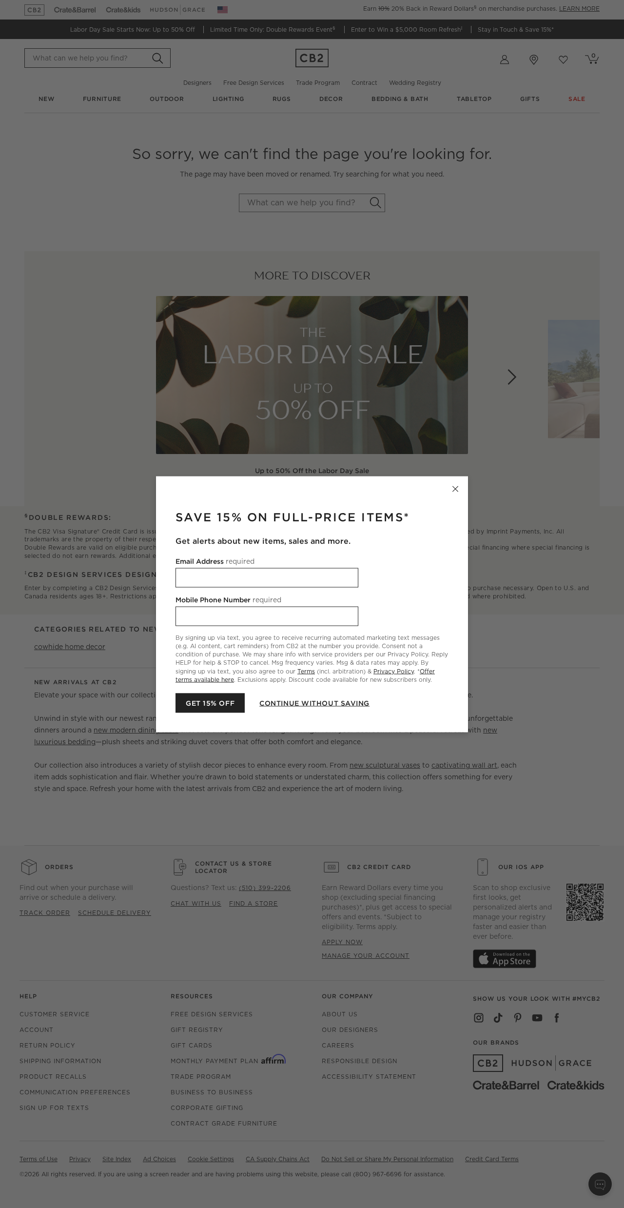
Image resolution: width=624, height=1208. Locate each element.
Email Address (215, 560)
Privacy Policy (393, 670)
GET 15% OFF (210, 702)
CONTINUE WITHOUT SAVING (314, 702)
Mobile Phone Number (228, 599)
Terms (306, 670)
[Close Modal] (455, 488)
